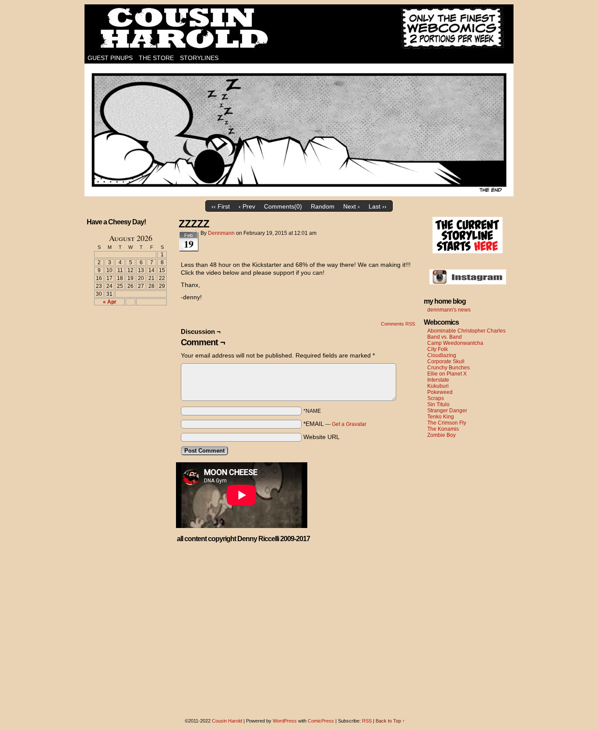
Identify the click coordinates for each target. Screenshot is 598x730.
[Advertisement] (125, 344)
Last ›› (378, 206)
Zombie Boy (441, 435)
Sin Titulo (438, 404)
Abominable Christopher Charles (466, 331)
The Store (156, 57)
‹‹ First (220, 206)
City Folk (437, 349)
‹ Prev (247, 206)
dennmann (221, 233)
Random (322, 206)
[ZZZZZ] (299, 194)
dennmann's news (449, 310)
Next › (351, 206)
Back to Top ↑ (390, 720)
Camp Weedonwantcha (455, 343)
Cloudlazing (441, 355)
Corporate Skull (445, 361)
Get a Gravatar (349, 424)
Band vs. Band (444, 337)
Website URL (321, 436)
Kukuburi (438, 386)
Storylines (199, 57)
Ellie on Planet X (447, 374)
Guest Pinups (110, 57)
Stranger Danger (447, 411)
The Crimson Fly (446, 423)
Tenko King (440, 417)
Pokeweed (440, 392)
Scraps (435, 398)
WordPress (285, 720)
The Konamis (443, 429)
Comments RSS (398, 323)
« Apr (109, 302)
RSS (367, 720)
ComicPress (321, 720)
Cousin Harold (299, 28)
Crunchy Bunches (448, 368)
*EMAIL (334, 423)
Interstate (438, 380)
